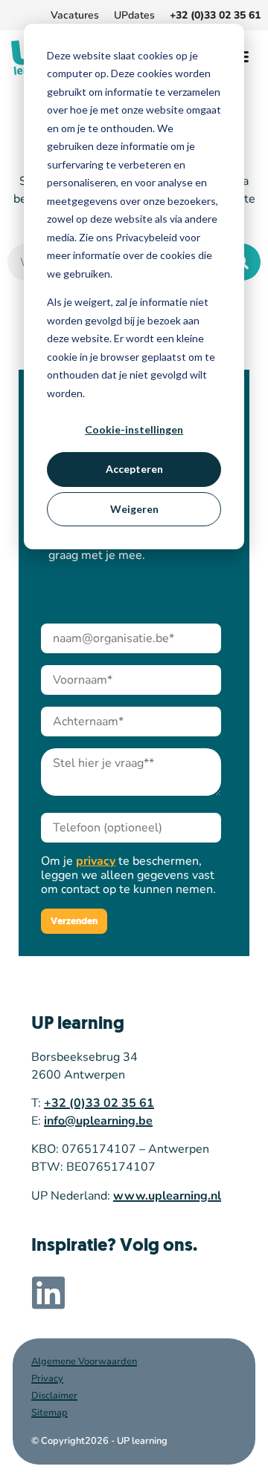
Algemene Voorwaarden (84, 1361)
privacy (95, 861)
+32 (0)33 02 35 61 (99, 1103)
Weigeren (134, 509)
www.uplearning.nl (167, 1196)
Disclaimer (54, 1395)
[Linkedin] (48, 1292)
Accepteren (134, 468)
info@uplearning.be (98, 1121)
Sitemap (49, 1412)
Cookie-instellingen (134, 429)
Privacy (47, 1378)
